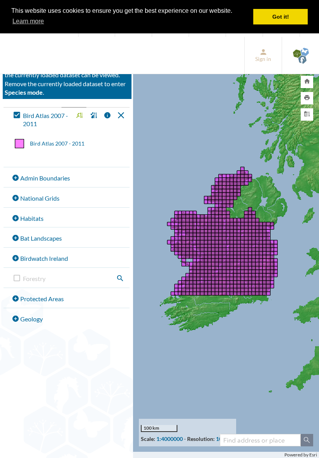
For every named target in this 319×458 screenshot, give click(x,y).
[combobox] (260, 440)
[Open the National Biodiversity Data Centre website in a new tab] (300, 55)
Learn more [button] (28, 21)
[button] (78, 116)
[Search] (307, 440)
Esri (313, 455)
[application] (226, 247)
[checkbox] (41, 120)
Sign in (263, 59)
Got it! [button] (280, 17)
